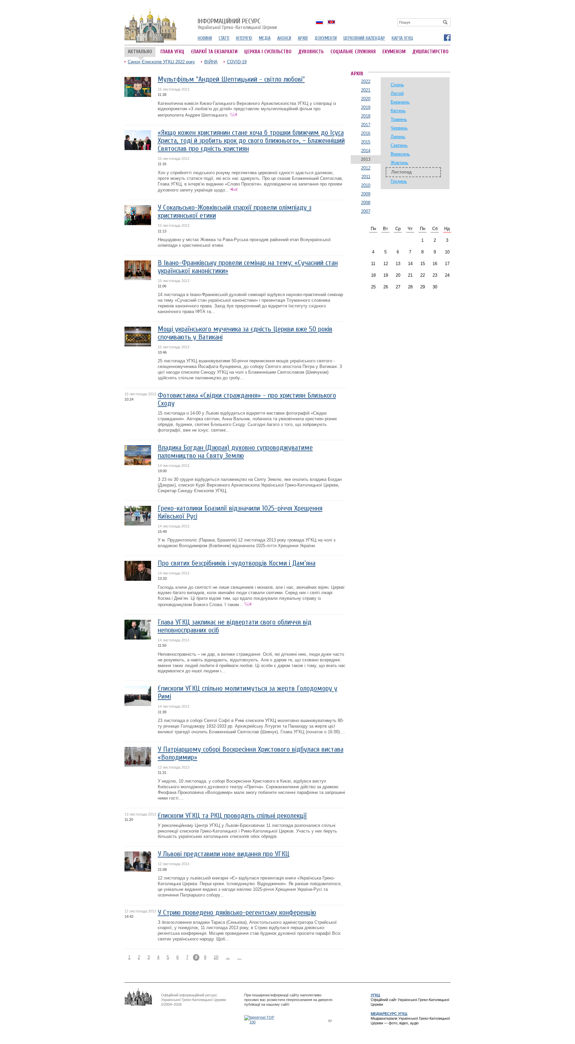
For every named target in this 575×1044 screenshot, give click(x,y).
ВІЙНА (211, 61)
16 (435, 263)
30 (435, 286)
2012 (365, 168)
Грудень (399, 181)
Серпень (399, 145)
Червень (399, 128)
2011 (365, 176)
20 (398, 275)
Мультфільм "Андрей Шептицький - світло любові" (231, 79)
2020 (365, 98)
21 (410, 275)
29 (422, 286)
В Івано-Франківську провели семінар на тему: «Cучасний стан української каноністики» (248, 267)
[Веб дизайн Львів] (330, 1020)
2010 (365, 185)
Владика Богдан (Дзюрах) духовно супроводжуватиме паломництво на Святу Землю (235, 452)
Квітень (398, 110)
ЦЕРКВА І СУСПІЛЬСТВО (267, 52)
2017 (365, 124)
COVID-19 (237, 61)
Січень (397, 84)
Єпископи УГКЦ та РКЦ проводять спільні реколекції (232, 816)
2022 (365, 81)
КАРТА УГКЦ (402, 38)
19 (385, 275)
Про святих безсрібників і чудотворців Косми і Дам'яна (236, 563)
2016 (365, 133)
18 (373, 275)
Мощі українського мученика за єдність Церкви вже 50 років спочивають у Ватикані (245, 333)
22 (422, 275)
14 (410, 263)
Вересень (400, 154)
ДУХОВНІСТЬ (311, 52)
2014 (365, 150)
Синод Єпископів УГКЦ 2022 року (161, 61)
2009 (365, 193)
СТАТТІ (224, 38)
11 (373, 263)
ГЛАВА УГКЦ (172, 52)
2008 (365, 202)
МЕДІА (265, 38)
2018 (365, 116)
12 (385, 263)
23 (435, 275)
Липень (398, 136)
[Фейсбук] (447, 37)
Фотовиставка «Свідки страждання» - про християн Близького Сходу (247, 399)
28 (410, 286)
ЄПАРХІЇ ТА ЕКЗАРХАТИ (214, 52)
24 (447, 275)
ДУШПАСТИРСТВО (430, 52)
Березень (400, 102)
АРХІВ (303, 38)
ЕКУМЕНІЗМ (394, 52)
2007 (365, 211)
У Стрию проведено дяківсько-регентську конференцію (237, 912)
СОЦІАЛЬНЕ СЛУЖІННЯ (353, 52)
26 (385, 286)
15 (422, 263)
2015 (365, 142)
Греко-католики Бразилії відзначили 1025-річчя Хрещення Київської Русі (240, 512)
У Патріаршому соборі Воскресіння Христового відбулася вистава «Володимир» (250, 753)
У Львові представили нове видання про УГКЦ (223, 854)
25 (373, 286)
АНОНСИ (284, 38)
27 (398, 286)
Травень (399, 119)
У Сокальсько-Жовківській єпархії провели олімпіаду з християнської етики (234, 211)
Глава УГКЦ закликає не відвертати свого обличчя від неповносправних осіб (234, 626)
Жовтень (399, 162)
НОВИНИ (205, 38)
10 (216, 957)
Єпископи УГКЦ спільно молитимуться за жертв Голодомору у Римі (247, 692)
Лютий (397, 93)
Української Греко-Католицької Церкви (237, 24)
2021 (365, 90)
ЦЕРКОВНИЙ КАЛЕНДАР (364, 38)
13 (398, 263)
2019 (365, 107)
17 (447, 263)
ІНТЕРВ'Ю (244, 38)
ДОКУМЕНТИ (325, 38)
